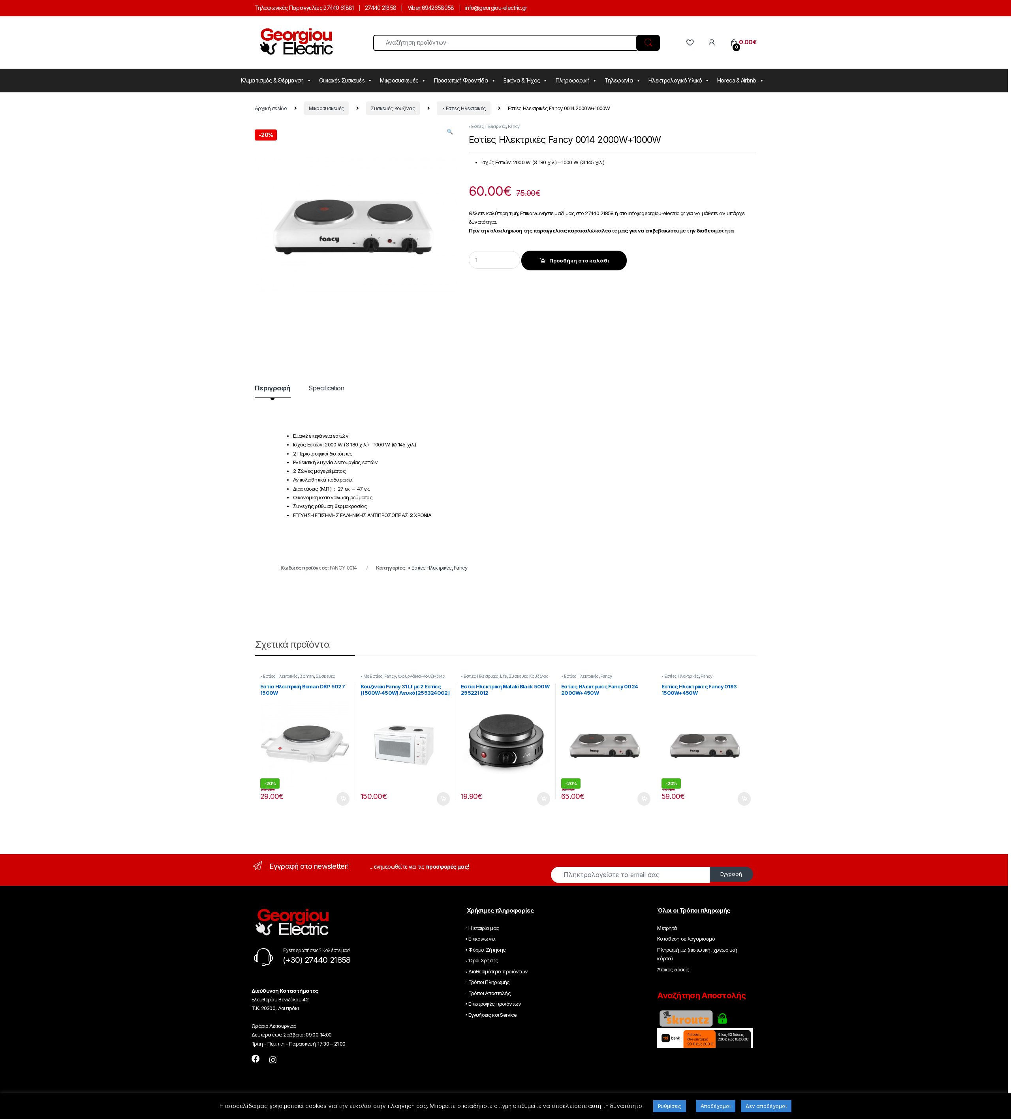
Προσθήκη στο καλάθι (579, 260)
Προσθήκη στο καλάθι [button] (337, 799)
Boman (306, 676)
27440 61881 (338, 7)
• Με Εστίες (371, 676)
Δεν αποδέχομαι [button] (766, 1106)
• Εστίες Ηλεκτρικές (464, 108)
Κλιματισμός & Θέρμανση (272, 80)
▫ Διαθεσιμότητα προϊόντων (497, 971)
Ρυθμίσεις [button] (670, 1106)
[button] (450, 131)
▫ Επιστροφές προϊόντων (493, 1004)
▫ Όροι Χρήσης (482, 960)
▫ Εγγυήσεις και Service (491, 1015)
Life (503, 676)
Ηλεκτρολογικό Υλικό (675, 80)
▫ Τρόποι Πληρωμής (488, 982)
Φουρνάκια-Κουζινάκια (421, 676)
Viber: (415, 7)
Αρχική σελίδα (271, 108)
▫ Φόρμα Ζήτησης (486, 950)
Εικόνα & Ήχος (522, 80)
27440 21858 (380, 7)
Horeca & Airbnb (736, 80)
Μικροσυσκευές (399, 80)
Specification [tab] (326, 388)
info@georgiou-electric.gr (496, 7)
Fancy (514, 126)
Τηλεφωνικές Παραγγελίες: (289, 7)
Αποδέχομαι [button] (716, 1106)
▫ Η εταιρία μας (483, 928)
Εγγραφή (731, 874)
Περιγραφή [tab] (273, 388)
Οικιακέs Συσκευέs (342, 80)
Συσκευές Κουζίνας (393, 108)
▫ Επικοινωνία (481, 938)
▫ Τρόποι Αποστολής (488, 993)
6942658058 (438, 7)
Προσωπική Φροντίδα (461, 80)
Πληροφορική (572, 80)
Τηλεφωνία (619, 80)
